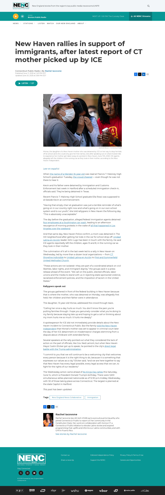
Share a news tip (67, 460)
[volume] (22, 16)
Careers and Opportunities (130, 460)
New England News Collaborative (66, 397)
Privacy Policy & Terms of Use (131, 455)
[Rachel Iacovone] (48, 420)
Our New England (65, 23)
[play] (16, 16)
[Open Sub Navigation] (20, 23)
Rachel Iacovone (53, 71)
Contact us (65, 455)
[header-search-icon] (148, 6)
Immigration (92, 397)
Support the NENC (97, 460)
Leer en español (51, 169)
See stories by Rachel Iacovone (71, 434)
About (81, 23)
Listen (41, 23)
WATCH (50, 23)
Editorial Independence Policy (102, 455)
